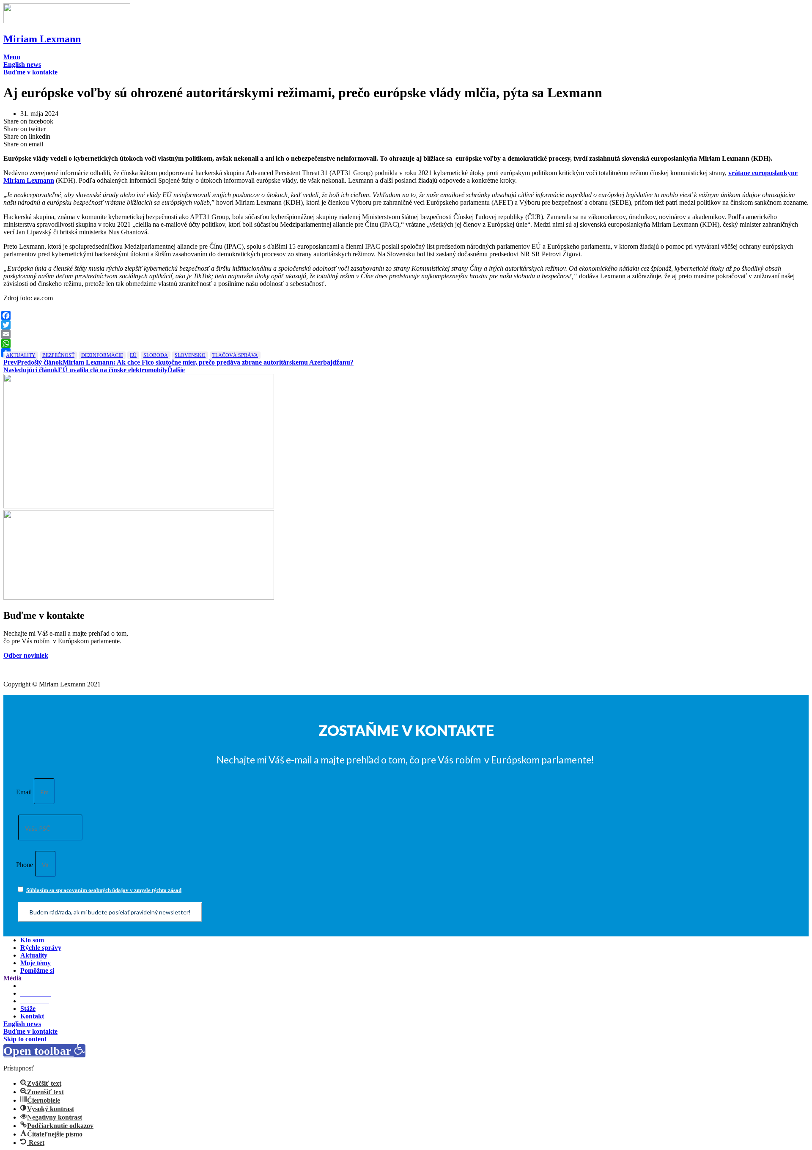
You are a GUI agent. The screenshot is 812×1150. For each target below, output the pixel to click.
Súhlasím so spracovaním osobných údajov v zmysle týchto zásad (103, 890)
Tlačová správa (235, 355)
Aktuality (21, 355)
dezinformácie (102, 355)
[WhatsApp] (405, 343)
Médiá (12, 978)
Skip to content (25, 1039)
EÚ (133, 355)
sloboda (155, 355)
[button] (11, 56)
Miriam (42, 38)
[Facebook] (405, 315)
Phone (24, 864)
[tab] (406, 978)
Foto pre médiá (42, 985)
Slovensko (190, 355)
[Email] (405, 334)
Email (24, 792)
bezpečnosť (58, 355)
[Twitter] (405, 324)
